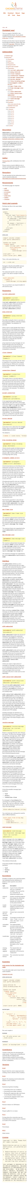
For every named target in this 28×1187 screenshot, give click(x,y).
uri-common (7, 192)
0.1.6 (12, 111)
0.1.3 (12, 116)
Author (9, 61)
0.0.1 (12, 123)
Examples (10, 102)
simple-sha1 (7, 195)
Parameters (11, 68)
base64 (6, 193)
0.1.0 (12, 122)
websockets (8, 57)
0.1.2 (12, 118)
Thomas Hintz (6, 161)
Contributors (12, 107)
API (9, 15)
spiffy (5, 188)
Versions (11, 109)
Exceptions (11, 100)
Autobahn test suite (7, 974)
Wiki (4, 13)
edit (6, 27)
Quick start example (13, 66)
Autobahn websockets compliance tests (12, 139)
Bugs (18, 15)
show (3, 27)
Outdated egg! (9, 55)
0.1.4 (12, 114)
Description (11, 59)
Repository (11, 63)
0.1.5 (12, 113)
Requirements (11, 64)
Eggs (23, 13)
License (11, 125)
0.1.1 (12, 120)
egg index (11, 44)
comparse (6, 199)
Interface (10, 89)
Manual (18, 13)
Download (11, 13)
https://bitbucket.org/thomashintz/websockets (14, 178)
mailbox (6, 197)
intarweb (6, 190)
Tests (13, 15)
